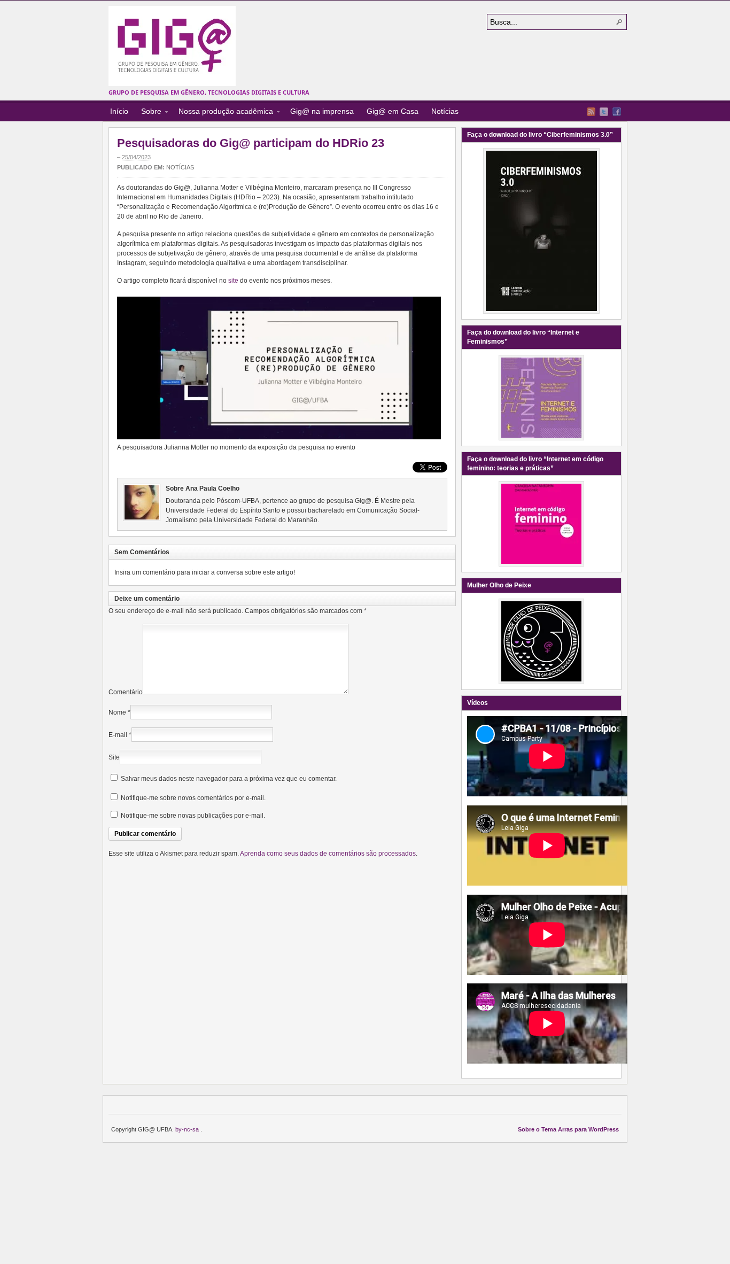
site (233, 280)
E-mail (117, 735)
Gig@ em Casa (392, 111)
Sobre (148, 113)
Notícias (445, 111)
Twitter (604, 111)
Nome (117, 712)
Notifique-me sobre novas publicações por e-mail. (193, 815)
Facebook (616, 111)
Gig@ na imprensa (322, 111)
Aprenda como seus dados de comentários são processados (328, 853)
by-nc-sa (187, 1129)
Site (114, 757)
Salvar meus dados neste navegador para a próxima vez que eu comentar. (229, 778)
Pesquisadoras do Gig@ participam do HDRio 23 (250, 143)
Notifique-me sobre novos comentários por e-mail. (193, 798)
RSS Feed (591, 111)
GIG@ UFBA (172, 46)
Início (119, 111)
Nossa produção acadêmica (222, 113)
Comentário (125, 692)
